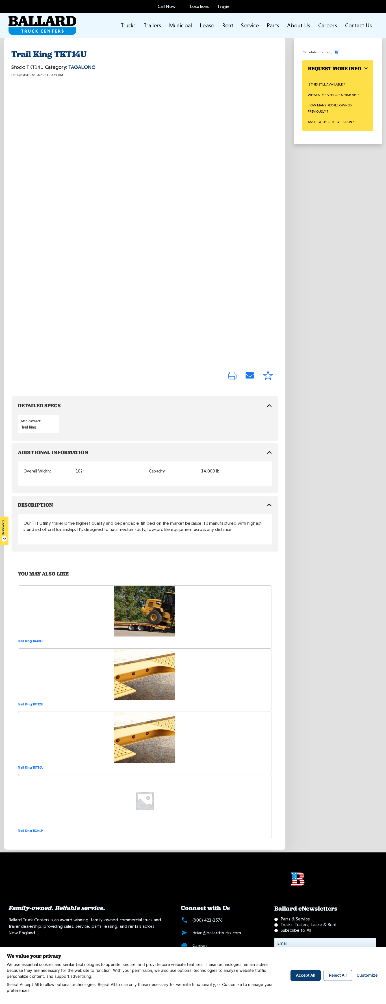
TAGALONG (82, 67)
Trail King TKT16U (31, 767)
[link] (232, 376)
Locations (198, 6)
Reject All (338, 975)
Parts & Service (295, 919)
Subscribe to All (296, 930)
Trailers (152, 25)
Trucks (128, 25)
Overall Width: (37, 471)
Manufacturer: (31, 421)
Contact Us (358, 25)
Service (250, 25)
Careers (327, 25)
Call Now (166, 6)
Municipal (180, 25)
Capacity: (157, 471)
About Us (298, 25)
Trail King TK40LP (30, 641)
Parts (273, 25)
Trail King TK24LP (30, 831)
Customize (367, 975)
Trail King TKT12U (30, 704)
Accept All (305, 975)
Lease (207, 25)
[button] (223, 6)
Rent (227, 25)
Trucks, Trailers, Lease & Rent (309, 924)
